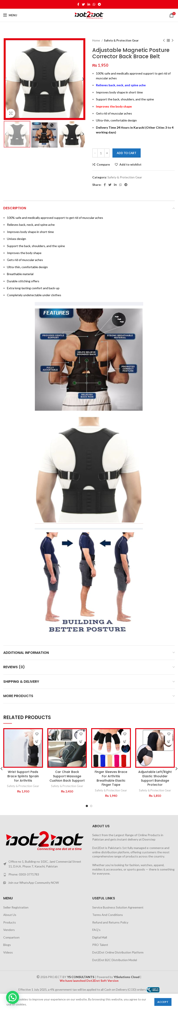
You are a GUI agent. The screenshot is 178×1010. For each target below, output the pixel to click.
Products (9, 922)
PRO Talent (100, 945)
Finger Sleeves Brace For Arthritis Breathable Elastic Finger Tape (111, 778)
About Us (9, 915)
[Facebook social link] (78, 4)
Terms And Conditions (107, 915)
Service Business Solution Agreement (117, 907)
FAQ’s (96, 930)
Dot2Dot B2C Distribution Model (114, 960)
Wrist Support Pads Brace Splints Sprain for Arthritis (23, 776)
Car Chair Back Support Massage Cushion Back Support (67, 776)
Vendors (9, 930)
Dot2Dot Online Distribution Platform (117, 952)
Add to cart (126, 153)
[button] (37, 742)
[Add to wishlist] (37, 734)
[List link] (44, 874)
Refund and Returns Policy (110, 922)
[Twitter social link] (83, 4)
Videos (8, 952)
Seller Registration (15, 907)
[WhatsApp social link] (94, 4)
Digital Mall (99, 937)
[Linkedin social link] (88, 4)
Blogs (7, 945)
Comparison (11, 937)
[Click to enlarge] (11, 113)
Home (96, 40)
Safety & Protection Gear (121, 40)
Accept (162, 1001)
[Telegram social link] (99, 4)
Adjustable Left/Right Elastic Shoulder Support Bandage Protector (155, 778)
